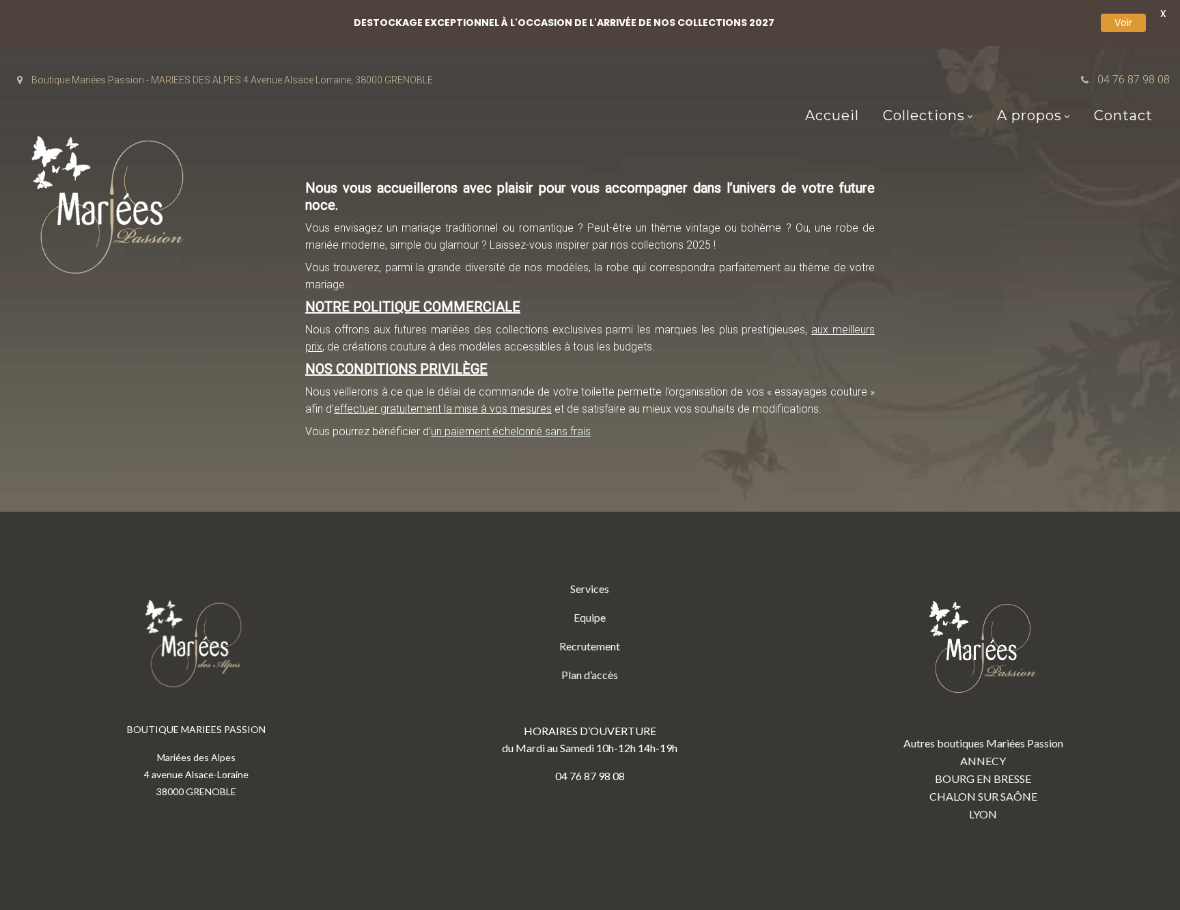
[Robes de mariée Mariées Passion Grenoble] (112, 208)
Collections (924, 115)
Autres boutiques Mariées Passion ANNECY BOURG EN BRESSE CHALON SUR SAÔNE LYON (983, 778)
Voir (1123, 22)
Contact (1123, 115)
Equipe (590, 617)
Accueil (832, 115)
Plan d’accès (589, 674)
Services (589, 588)
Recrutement (589, 645)
